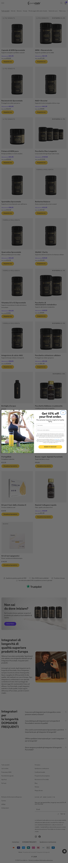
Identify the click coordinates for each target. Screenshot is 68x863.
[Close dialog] (63, 412)
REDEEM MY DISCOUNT (50, 446)
